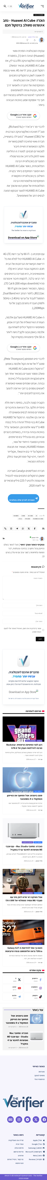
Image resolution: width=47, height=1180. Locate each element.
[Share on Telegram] (17, 528)
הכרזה (20, 519)
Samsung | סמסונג (35, 944)
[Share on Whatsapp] (22, 528)
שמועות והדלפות (30, 740)
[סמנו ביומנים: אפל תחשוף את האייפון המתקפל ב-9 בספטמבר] (23, 779)
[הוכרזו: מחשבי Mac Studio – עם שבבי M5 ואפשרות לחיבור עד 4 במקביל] (23, 830)
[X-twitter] (36, 1119)
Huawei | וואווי (39, 15)
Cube (23, 516)
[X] (13, 980)
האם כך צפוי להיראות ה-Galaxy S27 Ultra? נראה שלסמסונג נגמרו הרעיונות (23, 949)
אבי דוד (40, 759)
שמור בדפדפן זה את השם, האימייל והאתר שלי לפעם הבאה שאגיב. (22, 630)
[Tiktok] (34, 997)
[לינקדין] (4, 538)
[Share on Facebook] (34, 528)
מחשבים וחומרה (27, 842)
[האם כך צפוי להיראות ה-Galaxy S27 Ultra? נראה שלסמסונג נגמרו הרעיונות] (23, 932)
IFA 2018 (27, 519)
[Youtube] (13, 988)
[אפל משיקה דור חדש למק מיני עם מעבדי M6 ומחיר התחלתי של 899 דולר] (23, 881)
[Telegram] (13, 997)
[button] (41, 6)
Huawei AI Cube (38, 519)
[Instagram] (34, 988)
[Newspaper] (10, 1119)
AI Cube (30, 516)
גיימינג (39, 740)
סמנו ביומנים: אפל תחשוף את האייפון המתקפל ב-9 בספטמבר (17, 1019)
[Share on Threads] (11, 528)
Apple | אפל (38, 791)
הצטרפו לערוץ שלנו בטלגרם (22, 500)
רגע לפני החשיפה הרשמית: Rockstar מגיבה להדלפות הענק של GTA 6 (24, 746)
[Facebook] (34, 980)
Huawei (16, 516)
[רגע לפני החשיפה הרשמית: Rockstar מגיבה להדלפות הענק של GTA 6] (23, 729)
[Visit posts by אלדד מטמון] (41, 40)
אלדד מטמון (31, 37)
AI (36, 516)
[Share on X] (28, 528)
